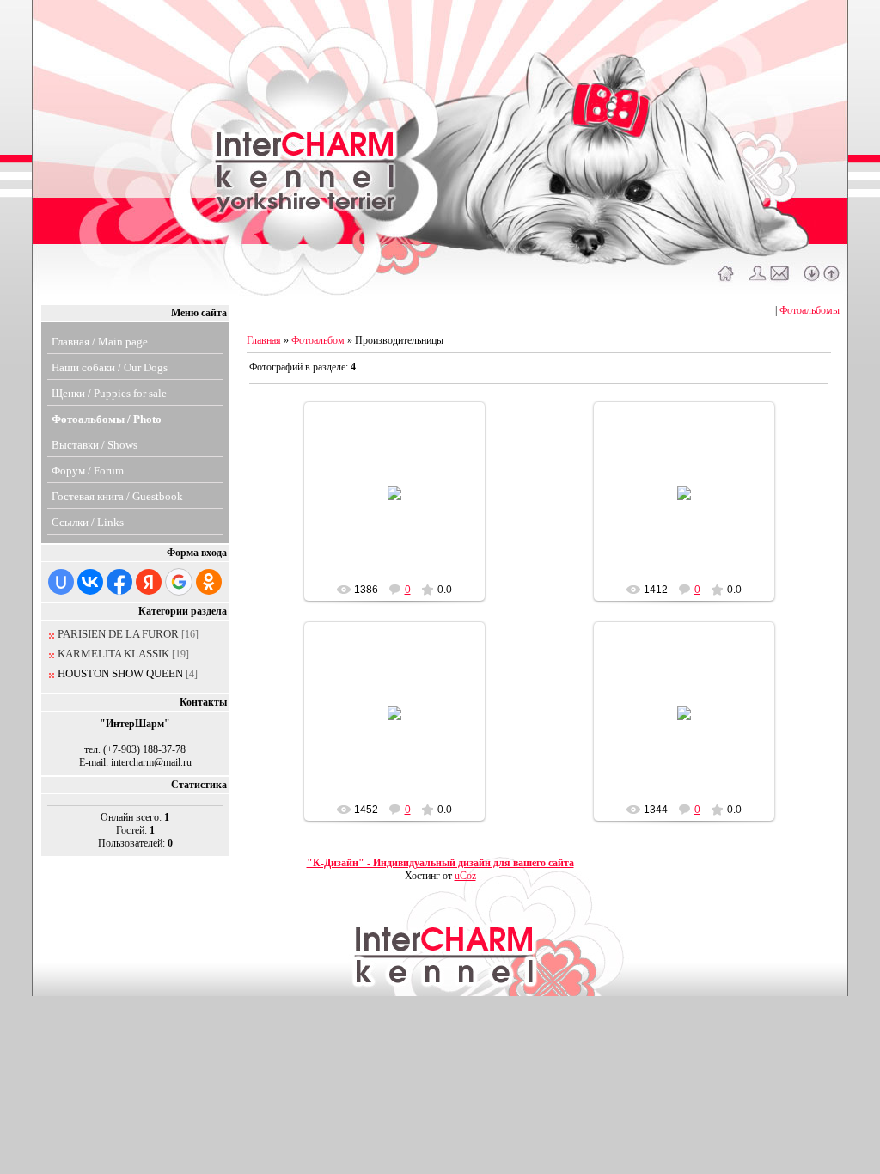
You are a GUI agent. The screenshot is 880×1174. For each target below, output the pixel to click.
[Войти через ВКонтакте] (90, 582)
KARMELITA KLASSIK (113, 653)
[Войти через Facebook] (119, 582)
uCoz (465, 876)
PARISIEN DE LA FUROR (118, 633)
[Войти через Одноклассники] (209, 582)
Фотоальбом (318, 340)
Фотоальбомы (809, 310)
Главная (264, 340)
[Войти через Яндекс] (149, 582)
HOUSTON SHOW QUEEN (120, 673)
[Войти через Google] (178, 582)
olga (402, 513)
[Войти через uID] (61, 582)
